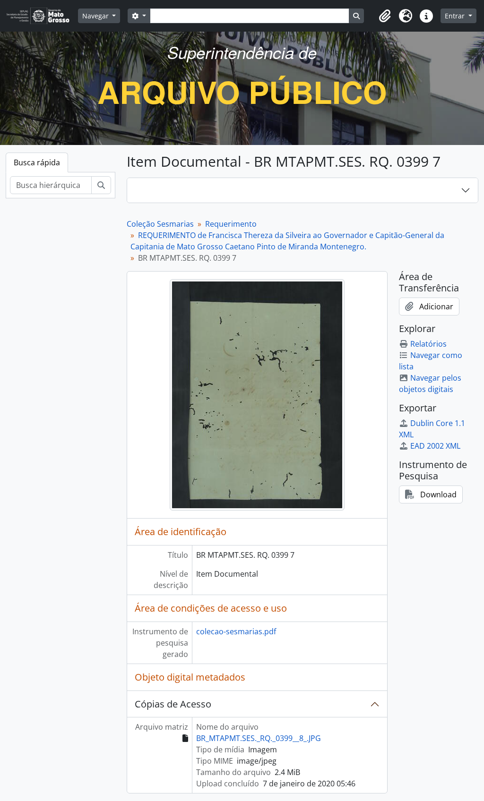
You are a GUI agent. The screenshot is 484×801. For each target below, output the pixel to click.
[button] (384, 16)
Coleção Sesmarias (160, 224)
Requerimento (231, 224)
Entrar (456, 15)
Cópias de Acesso (173, 704)
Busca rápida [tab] (37, 162)
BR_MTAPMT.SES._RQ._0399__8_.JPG (258, 738)
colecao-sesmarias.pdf (236, 631)
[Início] (42, 16)
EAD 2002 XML (435, 446)
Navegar (96, 15)
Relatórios (428, 344)
